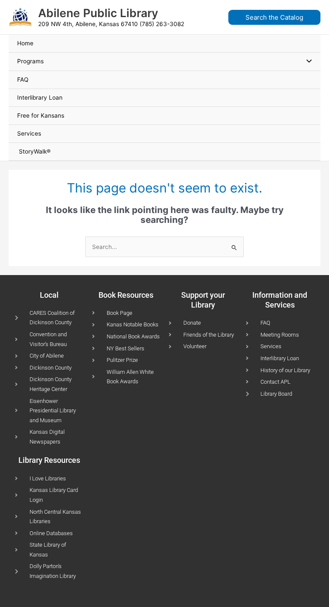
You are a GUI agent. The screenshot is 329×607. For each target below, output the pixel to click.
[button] (276, 17)
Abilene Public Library (98, 13)
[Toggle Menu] (307, 61)
